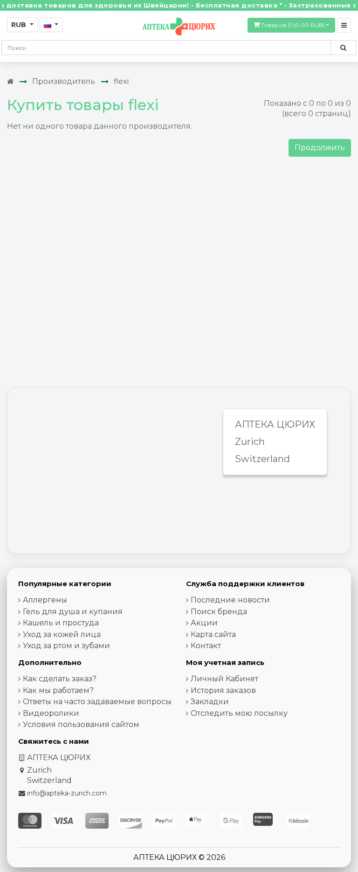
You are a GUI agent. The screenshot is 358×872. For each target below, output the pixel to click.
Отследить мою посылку (239, 713)
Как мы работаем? (58, 690)
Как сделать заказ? (59, 678)
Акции (204, 622)
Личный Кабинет (224, 678)
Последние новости (230, 599)
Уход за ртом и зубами (66, 645)
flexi (121, 81)
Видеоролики (51, 713)
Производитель (63, 81)
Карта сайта (213, 634)
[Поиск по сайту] (343, 48)
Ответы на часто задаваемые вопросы (97, 701)
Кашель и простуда (61, 622)
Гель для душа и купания (73, 611)
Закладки (210, 701)
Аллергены (45, 599)
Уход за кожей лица (62, 634)
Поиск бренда (219, 611)
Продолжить (320, 147)
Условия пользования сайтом (81, 724)
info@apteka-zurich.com (67, 793)
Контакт (206, 645)
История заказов (223, 690)
